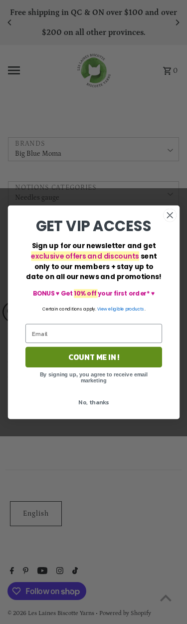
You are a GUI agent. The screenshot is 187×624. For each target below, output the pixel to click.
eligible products (126, 309)
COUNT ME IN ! (93, 356)
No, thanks (93, 401)
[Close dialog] (170, 215)
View (102, 309)
